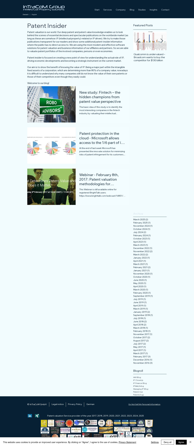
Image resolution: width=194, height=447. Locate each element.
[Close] (190, 442)
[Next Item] (161, 41)
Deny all (167, 442)
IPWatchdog (138, 386)
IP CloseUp (138, 380)
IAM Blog (137, 377)
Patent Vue (138, 392)
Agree (181, 442)
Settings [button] (155, 442)
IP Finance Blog (140, 383)
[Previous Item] (138, 41)
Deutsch (25, 14)
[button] (107, 8)
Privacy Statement (127, 442)
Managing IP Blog (140, 389)
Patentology (138, 395)
